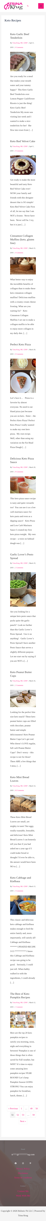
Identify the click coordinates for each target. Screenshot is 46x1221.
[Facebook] (16, 1163)
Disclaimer (23, 1173)
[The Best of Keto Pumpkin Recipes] (23, 1019)
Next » (23, 1121)
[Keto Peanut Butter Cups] (23, 698)
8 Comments (19, 472)
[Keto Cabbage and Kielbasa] (23, 905)
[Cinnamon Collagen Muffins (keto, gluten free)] (23, 265)
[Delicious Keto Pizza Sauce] (23, 484)
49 (31, 1108)
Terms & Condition (23, 1177)
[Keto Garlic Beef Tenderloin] (23, 61)
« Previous (13, 1108)
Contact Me (23, 1191)
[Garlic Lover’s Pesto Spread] (23, 589)
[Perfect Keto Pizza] (23, 375)
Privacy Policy (23, 1168)
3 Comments (19, 891)
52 (18, 1115)
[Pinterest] (30, 1163)
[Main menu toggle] (41, 6)
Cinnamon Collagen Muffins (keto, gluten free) (22, 239)
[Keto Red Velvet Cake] (23, 165)
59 (33, 1115)
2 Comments (19, 568)
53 (23, 1115)
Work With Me (23, 1195)
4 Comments (19, 253)
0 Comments (19, 47)
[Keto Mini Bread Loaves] (23, 803)
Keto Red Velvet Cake (22, 141)
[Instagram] (23, 1163)
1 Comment (19, 1007)
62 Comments (19, 790)
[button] (28, 6)
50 (37, 1108)
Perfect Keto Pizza (20, 344)
